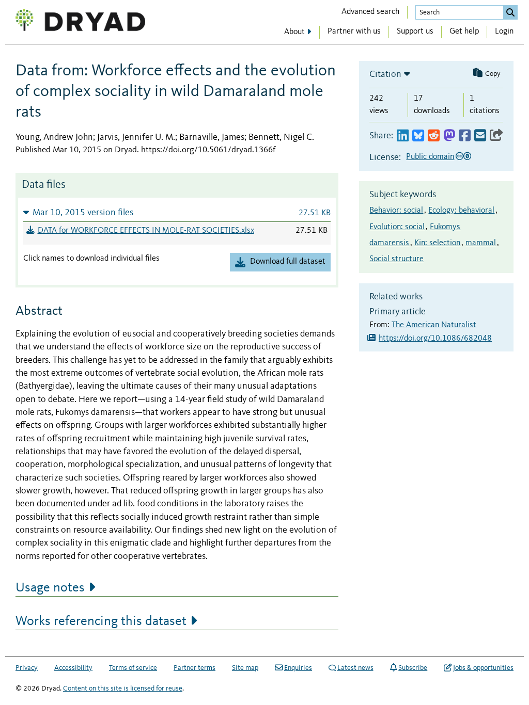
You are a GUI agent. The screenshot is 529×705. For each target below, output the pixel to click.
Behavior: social (396, 210)
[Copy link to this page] (496, 136)
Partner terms (194, 667)
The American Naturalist (434, 325)
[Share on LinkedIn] (403, 136)
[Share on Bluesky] (418, 136)
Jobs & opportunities (483, 667)
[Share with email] (480, 136)
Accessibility (73, 667)
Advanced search (370, 12)
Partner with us (354, 31)
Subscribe (412, 667)
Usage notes (50, 588)
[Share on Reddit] (434, 136)
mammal (480, 243)
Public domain (430, 157)
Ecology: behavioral (461, 210)
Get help (464, 31)
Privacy (26, 667)
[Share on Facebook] (465, 136)
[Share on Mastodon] (449, 136)
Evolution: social (397, 227)
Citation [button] (385, 74)
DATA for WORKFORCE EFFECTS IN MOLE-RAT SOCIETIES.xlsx (146, 231)
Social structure (396, 259)
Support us (415, 31)
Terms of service (133, 667)
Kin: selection (437, 243)
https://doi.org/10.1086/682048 (435, 338)
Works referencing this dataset (100, 621)
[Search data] (510, 12)
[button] (177, 212)
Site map (245, 667)
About (294, 32)
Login (504, 31)
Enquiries (298, 667)
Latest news (355, 667)
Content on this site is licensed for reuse (122, 688)
